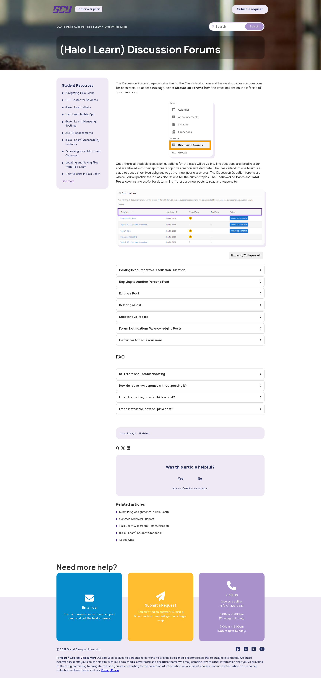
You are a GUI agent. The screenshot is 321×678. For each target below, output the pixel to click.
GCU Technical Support (70, 26)
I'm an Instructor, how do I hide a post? (147, 397)
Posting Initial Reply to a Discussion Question (152, 270)
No (200, 479)
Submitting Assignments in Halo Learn (144, 512)
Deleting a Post (130, 305)
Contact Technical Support (136, 519)
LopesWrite (126, 540)
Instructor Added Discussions (141, 340)
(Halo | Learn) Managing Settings (80, 124)
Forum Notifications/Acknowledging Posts (150, 328)
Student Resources (116, 26)
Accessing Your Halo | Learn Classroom (83, 153)
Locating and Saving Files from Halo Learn (81, 165)
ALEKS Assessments (79, 133)
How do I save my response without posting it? (153, 386)
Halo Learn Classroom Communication (144, 526)
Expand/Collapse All (245, 255)
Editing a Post (129, 293)
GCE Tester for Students (81, 100)
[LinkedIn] (128, 448)
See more (68, 181)
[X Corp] (123, 448)
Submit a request (250, 9)
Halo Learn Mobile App (80, 114)
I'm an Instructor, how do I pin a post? (146, 409)
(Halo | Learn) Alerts (78, 107)
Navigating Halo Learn (79, 93)
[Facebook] (117, 448)
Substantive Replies (133, 317)
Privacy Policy (110, 670)
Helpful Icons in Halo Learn (82, 174)
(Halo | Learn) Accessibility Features (82, 142)
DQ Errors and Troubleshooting (142, 374)
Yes (180, 479)
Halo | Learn (94, 26)
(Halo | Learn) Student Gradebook (141, 533)
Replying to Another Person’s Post (144, 282)
